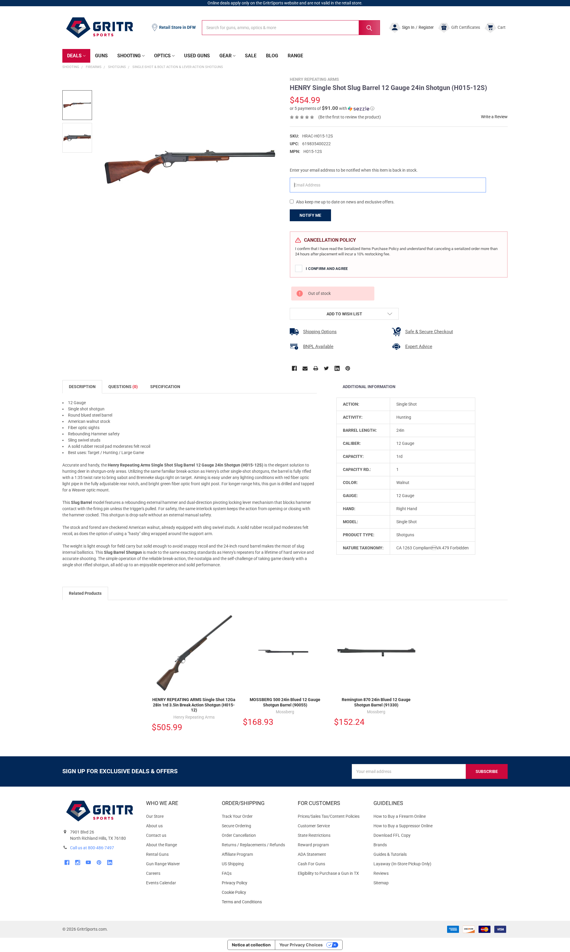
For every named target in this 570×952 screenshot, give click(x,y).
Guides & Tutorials (390, 854)
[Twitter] (326, 368)
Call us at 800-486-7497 (92, 847)
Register (426, 27)
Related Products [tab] (85, 593)
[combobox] (291, 27)
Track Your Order (237, 816)
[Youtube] (88, 862)
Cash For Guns (311, 863)
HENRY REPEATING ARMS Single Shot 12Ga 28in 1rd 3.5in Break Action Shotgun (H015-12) (193, 704)
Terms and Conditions (255, 902)
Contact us (156, 835)
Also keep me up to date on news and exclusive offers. (345, 202)
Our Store (155, 816)
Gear (225, 55)
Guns (101, 55)
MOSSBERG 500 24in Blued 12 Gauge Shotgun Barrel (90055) (285, 702)
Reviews (381, 873)
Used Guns (197, 55)
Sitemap (381, 882)
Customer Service (314, 825)
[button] (332, 108)
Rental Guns (157, 854)
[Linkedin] (337, 368)
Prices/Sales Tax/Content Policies (329, 816)
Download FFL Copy (392, 835)
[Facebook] (294, 368)
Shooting (129, 55)
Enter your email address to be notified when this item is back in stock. (354, 170)
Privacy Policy (255, 883)
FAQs (227, 873)
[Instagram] (77, 862)
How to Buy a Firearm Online (399, 816)
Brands (380, 844)
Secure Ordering (236, 825)
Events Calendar (161, 882)
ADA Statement (312, 854)
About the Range (161, 844)
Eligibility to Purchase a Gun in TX (328, 873)
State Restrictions (314, 835)
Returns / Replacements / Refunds (253, 844)
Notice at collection (251, 944)
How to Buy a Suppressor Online (403, 825)
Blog (272, 55)
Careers (153, 873)
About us (154, 825)
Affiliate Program (237, 854)
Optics (162, 55)
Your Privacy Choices (301, 944)
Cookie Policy (255, 892)
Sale (250, 55)
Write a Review (494, 116)
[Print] (315, 368)
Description (82, 386)
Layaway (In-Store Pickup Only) (402, 863)
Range (295, 55)
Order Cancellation (239, 835)
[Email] (305, 368)
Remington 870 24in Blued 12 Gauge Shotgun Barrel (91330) (376, 702)
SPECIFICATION (165, 386)
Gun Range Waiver (163, 863)
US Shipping (233, 863)
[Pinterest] (347, 368)
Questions (123, 386)
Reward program (313, 844)
